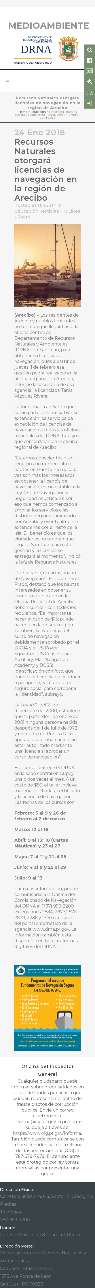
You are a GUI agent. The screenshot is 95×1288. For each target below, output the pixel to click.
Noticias (50, 211)
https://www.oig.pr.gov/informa (47, 1133)
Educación (38, 111)
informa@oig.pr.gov (35, 1121)
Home (23, 111)
